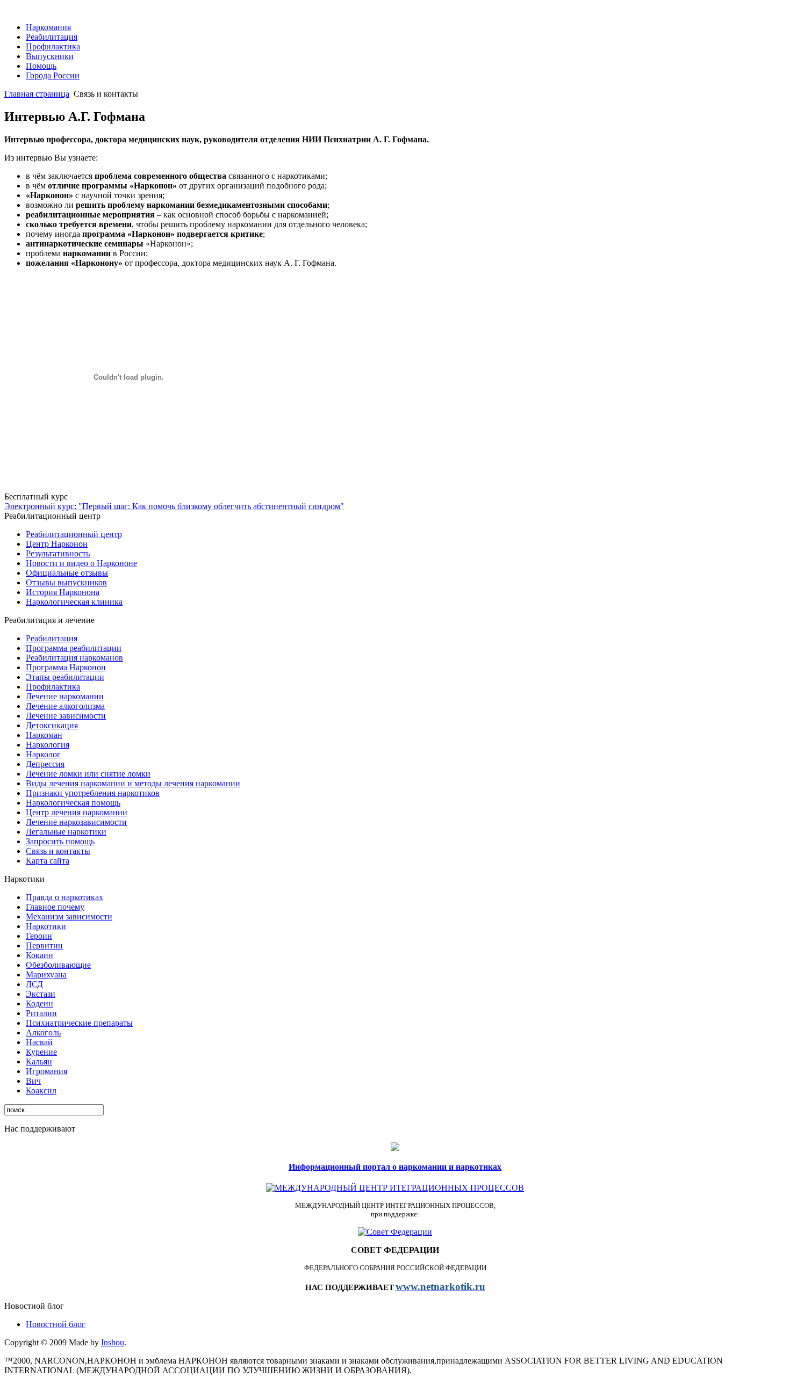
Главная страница (36, 93)
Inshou (112, 1342)
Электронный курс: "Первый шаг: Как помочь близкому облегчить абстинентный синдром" (174, 506)
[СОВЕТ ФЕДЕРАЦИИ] (395, 1231)
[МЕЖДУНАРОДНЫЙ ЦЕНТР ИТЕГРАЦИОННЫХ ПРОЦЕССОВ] (395, 1187)
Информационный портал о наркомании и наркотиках (395, 1166)
